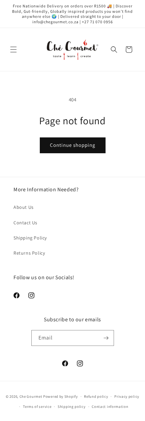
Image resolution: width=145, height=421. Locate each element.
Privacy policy (126, 396)
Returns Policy (29, 253)
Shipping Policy (30, 238)
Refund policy (96, 396)
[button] (13, 49)
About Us (23, 207)
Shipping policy (72, 406)
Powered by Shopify (60, 396)
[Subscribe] (106, 338)
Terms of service (37, 406)
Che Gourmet (31, 396)
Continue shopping (72, 145)
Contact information (110, 406)
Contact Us (25, 223)
